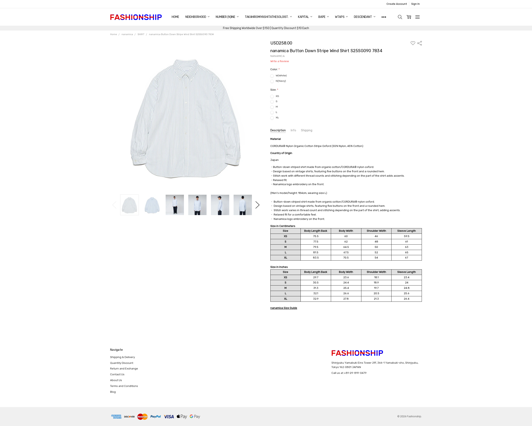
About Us (116, 380)
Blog (113, 391)
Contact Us (117, 374)
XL (277, 117)
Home (175, 17)
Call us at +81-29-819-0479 (349, 372)
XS (277, 96)
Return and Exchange (124, 368)
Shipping (306, 130)
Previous (114, 205)
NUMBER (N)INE (226, 17)
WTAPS (340, 17)
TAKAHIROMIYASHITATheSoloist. (267, 17)
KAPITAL (303, 17)
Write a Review (279, 61)
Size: (274, 89)
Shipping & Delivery (122, 357)
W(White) (281, 75)
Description (278, 130)
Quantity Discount (121, 362)
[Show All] (383, 17)
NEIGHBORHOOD (196, 17)
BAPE (322, 17)
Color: (275, 69)
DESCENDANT (363, 17)
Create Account (397, 3)
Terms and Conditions (124, 386)
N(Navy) (281, 80)
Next (257, 205)
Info (293, 130)
